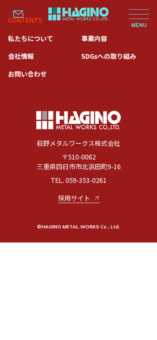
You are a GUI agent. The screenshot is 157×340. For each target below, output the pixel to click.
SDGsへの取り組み (108, 56)
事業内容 (94, 38)
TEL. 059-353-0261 (79, 180)
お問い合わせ (27, 74)
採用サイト (74, 198)
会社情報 (21, 56)
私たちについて (30, 38)
